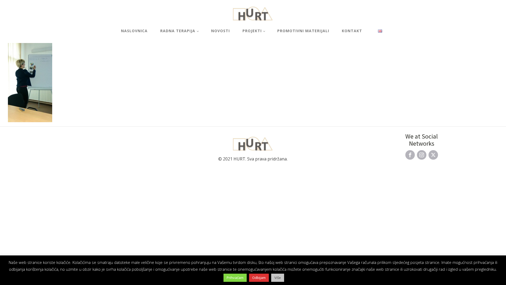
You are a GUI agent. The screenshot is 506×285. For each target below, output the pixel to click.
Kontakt (352, 30)
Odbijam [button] (259, 277)
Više (277, 277)
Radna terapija (177, 30)
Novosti (220, 30)
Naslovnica (134, 30)
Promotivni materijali (303, 30)
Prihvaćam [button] (235, 277)
